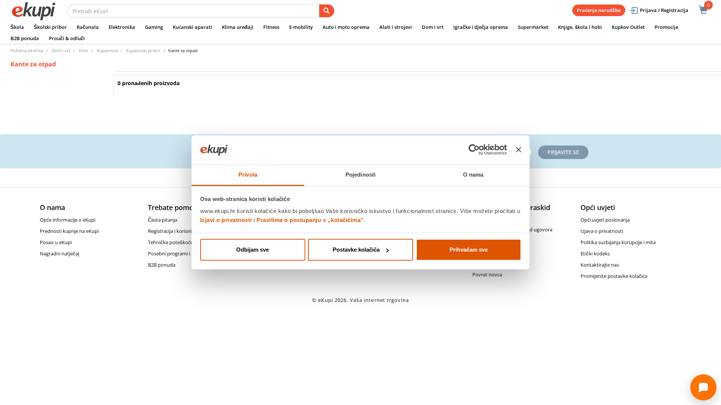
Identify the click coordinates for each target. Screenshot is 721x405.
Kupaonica (107, 50)
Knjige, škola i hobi (580, 27)
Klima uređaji (237, 27)
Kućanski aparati (192, 27)
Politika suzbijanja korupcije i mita (618, 242)
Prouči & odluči (67, 38)
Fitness (271, 27)
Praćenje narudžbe (599, 10)
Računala (88, 27)
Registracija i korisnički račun (180, 231)
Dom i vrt (432, 27)
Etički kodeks (595, 253)
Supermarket (533, 27)
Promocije (666, 27)
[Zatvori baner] (518, 150)
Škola (17, 27)
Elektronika (122, 27)
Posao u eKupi (56, 242)
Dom (83, 50)
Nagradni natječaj (59, 253)
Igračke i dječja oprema (480, 27)
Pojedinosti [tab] (360, 174)
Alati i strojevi (395, 27)
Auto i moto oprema (346, 27)
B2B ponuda (25, 38)
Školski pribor (50, 27)
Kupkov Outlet (628, 27)
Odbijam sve (252, 249)
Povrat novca (487, 274)
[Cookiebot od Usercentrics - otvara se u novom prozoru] (474, 150)
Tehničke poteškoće (170, 242)
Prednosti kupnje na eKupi (69, 231)
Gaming (154, 27)
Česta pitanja (162, 219)
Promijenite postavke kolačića (614, 276)
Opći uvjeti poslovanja (605, 219)
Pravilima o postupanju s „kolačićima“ (310, 220)
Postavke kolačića (356, 249)
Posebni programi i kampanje (180, 253)
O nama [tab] (473, 174)
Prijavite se (563, 152)
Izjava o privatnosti (602, 231)
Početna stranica (27, 50)
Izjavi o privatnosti (226, 220)
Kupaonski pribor (143, 50)
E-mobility (301, 27)
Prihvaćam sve (468, 249)
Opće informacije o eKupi (67, 219)
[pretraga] (326, 10)
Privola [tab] (247, 174)
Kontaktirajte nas (600, 264)
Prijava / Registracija (664, 10)
